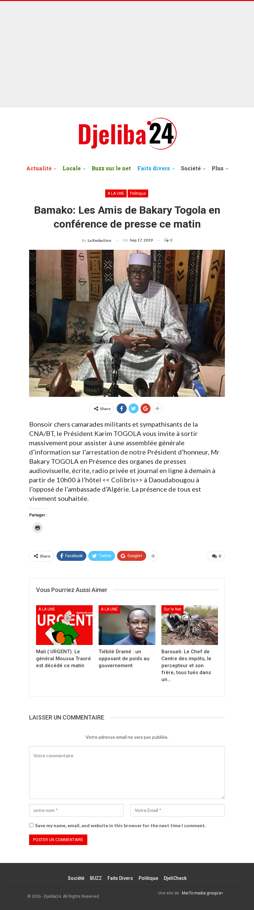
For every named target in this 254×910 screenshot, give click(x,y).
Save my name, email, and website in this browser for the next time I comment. (120, 825)
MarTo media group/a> (202, 893)
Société (191, 168)
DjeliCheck (175, 878)
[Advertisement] (127, 54)
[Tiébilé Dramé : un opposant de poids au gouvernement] (127, 625)
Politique (138, 193)
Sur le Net (172, 609)
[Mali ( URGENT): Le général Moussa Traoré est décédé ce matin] (64, 625)
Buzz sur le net (111, 168)
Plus (218, 168)
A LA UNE (115, 193)
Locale (72, 168)
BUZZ (96, 878)
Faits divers (153, 168)
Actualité (39, 168)
